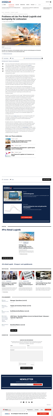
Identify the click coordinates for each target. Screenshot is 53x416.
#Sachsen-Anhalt (26, 281)
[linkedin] (29, 402)
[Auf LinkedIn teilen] (2, 68)
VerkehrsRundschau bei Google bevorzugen (33, 58)
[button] (26, 410)
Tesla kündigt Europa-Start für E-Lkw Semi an (43, 283)
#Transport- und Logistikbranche (25, 243)
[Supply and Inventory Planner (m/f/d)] (5, 306)
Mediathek (22, 4)
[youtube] (23, 402)
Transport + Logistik (14, 12)
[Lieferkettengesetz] (13, 196)
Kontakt (36, 409)
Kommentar (12, 349)
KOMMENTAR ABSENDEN (26, 368)
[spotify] (31, 402)
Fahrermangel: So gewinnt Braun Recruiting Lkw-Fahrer (9, 284)
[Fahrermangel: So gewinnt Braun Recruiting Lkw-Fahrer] (9, 275)
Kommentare (6, 58)
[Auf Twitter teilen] (2, 66)
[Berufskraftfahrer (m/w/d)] (5, 325)
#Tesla (41, 281)
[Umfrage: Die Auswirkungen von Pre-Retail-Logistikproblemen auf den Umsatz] (26, 236)
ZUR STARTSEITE (46, 179)
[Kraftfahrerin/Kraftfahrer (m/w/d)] (5, 311)
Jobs (42, 409)
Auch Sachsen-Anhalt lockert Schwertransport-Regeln (26, 284)
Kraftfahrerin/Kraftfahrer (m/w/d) (19, 311)
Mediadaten (30, 409)
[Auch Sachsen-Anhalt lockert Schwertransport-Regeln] (26, 275)
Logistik (29, 65)
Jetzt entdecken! (42, 413)
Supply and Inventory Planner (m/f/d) (20, 305)
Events (27, 4)
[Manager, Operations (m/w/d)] (5, 300)
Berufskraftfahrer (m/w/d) (17, 325)
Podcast (33, 4)
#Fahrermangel (8, 281)
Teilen (13, 58)
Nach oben (48, 404)
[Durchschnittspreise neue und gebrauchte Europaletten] (13, 209)
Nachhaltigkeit (25, 127)
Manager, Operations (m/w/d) (18, 300)
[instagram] (26, 402)
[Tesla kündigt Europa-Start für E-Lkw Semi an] (43, 275)
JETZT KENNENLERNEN (27, 217)
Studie (15, 115)
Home (3, 12)
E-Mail (11, 345)
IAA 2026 (17, 4)
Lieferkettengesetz (28, 193)
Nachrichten (11, 4)
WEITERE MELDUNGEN (7, 258)
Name (28, 345)
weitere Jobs (13, 330)
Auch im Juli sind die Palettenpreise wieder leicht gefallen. (32, 209)
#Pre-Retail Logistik (11, 230)
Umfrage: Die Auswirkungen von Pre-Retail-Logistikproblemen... (26, 246)
